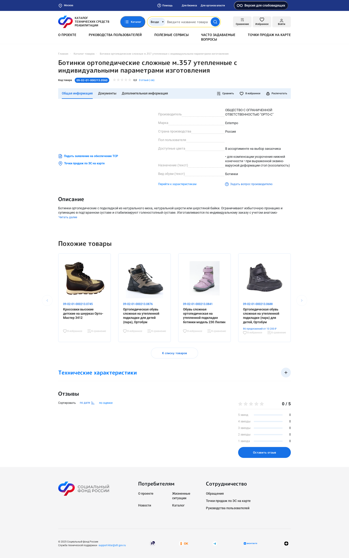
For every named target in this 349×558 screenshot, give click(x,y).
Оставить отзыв (264, 452)
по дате (85, 402)
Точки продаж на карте (269, 35)
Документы (107, 93)
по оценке (106, 403)
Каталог (178, 505)
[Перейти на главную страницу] (83, 22)
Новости (144, 505)
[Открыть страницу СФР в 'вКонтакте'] (250, 543)
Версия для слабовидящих (264, 5)
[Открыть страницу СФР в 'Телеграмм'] (214, 543)
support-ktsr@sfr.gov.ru (112, 545)
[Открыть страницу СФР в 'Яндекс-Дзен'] (286, 543)
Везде (155, 22)
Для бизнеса (189, 5)
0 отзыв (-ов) (147, 80)
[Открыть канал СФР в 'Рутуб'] (152, 543)
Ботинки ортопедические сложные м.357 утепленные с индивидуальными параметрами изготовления (147, 66)
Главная (63, 53)
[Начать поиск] (215, 21)
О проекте (67, 35)
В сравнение (98, 331)
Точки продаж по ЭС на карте (84, 163)
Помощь (167, 5)
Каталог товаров (84, 53)
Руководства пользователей (115, 35)
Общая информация (77, 93)
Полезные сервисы (171, 35)
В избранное (252, 93)
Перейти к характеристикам (177, 184)
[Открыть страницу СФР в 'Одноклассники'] (183, 543)
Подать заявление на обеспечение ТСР (91, 156)
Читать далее (68, 217)
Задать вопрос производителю (251, 184)
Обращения (215, 493)
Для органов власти (213, 5)
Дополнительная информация (145, 93)
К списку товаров (174, 353)
